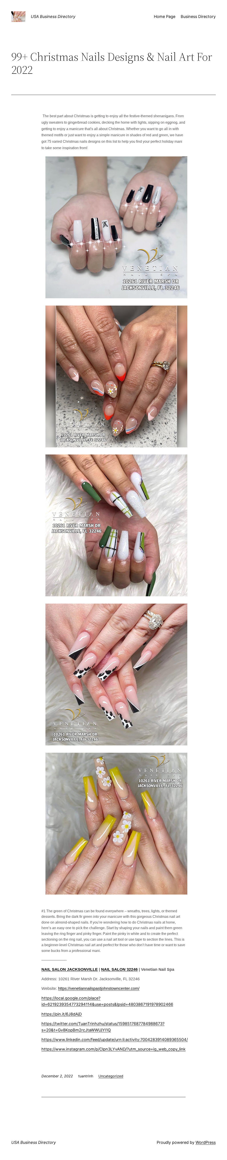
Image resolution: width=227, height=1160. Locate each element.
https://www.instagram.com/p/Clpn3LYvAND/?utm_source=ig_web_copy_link (113, 1049)
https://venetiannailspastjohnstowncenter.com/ (98, 988)
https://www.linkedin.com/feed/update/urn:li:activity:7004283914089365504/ (114, 1039)
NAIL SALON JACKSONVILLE (69, 969)
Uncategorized (110, 1076)
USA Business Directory (53, 16)
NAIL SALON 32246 (119, 969)
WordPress (206, 1142)
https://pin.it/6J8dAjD (61, 1014)
